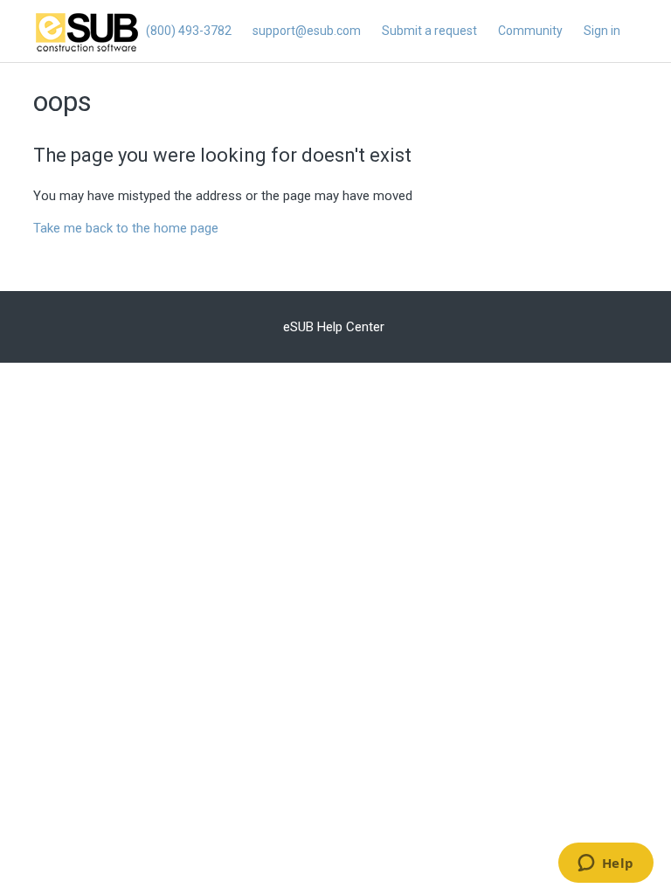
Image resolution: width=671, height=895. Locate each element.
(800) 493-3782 (189, 31)
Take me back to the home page (125, 228)
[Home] (87, 50)
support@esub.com (306, 31)
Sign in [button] (602, 31)
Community (530, 31)
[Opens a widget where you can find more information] (605, 864)
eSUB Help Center (333, 327)
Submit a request (429, 31)
